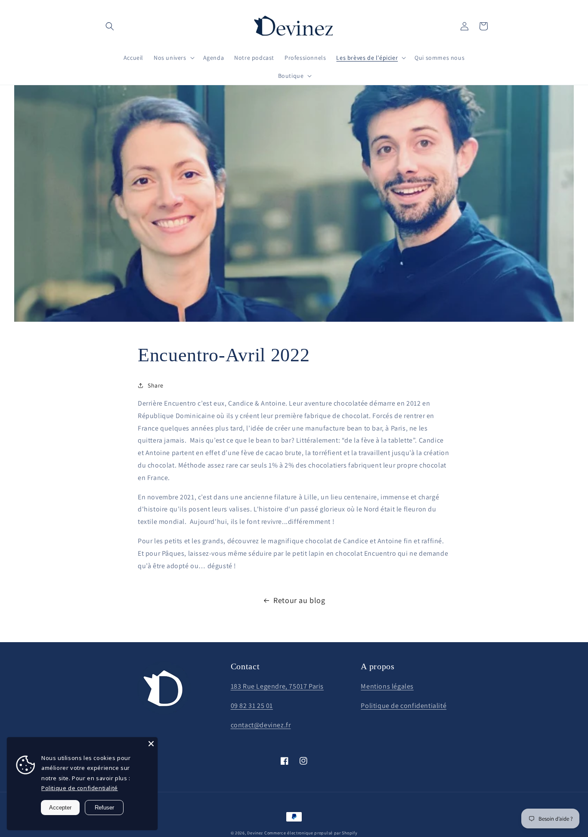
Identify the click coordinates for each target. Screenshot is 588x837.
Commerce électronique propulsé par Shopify (310, 833)
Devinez (255, 833)
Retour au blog (299, 600)
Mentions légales (387, 686)
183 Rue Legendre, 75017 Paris (277, 686)
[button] (109, 26)
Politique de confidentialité (403, 705)
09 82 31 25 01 (252, 705)
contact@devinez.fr (261, 724)
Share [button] (156, 385)
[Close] (151, 743)
